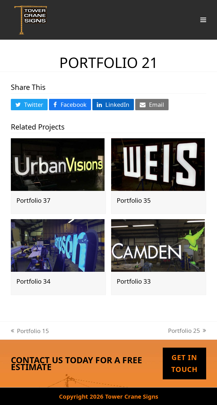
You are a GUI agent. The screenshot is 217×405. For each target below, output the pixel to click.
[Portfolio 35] (158, 164)
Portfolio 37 (33, 200)
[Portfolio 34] (58, 245)
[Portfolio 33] (158, 245)
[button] (203, 19)
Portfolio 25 (184, 330)
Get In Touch (184, 363)
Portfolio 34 (33, 281)
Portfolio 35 (134, 200)
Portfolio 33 (134, 281)
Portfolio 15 (30, 330)
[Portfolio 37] (58, 164)
